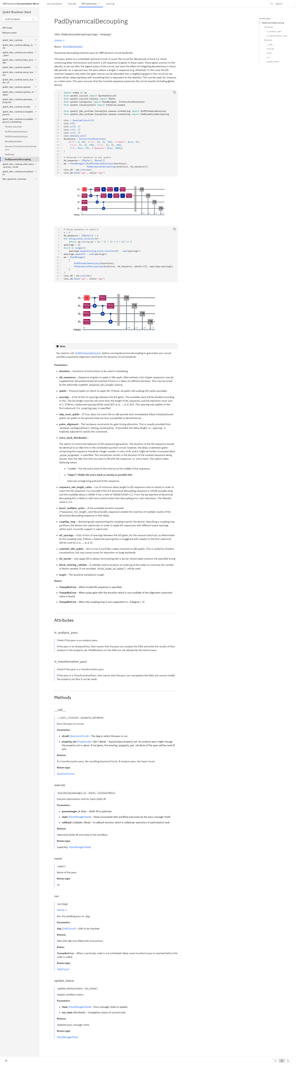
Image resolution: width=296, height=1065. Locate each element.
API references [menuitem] (89, 3)
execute (270, 49)
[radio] (276, 1061)
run (268, 57)
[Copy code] (174, 92)
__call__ (270, 44)
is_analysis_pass (274, 31)
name (269, 53)
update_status (273, 61)
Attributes (268, 27)
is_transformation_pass (277, 36)
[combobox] (19, 19)
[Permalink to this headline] (130, 21)
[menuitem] (54, 3)
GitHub (58, 40)
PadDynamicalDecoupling (273, 23)
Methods (268, 40)
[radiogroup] (282, 1061)
